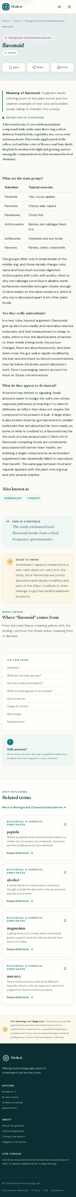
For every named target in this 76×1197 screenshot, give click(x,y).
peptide (13, 832)
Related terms (16, 722)
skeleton (7, 134)
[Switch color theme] (69, 6)
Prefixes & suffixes (12, 1102)
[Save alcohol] (65, 872)
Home (5, 21)
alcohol (13, 880)
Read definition (20, 853)
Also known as (16, 698)
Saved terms (9, 1108)
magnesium (16, 929)
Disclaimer (57, 1190)
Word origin (14, 714)
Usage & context (17, 706)
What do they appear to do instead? (29, 691)
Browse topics (10, 1097)
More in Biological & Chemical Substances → (34, 807)
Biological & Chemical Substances (44, 21)
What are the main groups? (24, 675)
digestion (53, 270)
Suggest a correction (14, 1142)
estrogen (41, 286)
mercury (14, 977)
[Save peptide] (65, 824)
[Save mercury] (65, 968)
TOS (45, 1190)
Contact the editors (13, 1136)
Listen (12, 52)
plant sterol (49, 469)
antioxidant (61, 453)
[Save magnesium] (65, 920)
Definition (13, 667)
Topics (17, 21)
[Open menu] (59, 6)
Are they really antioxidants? (25, 683)
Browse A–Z (9, 1091)
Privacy (36, 1190)
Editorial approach (13, 1131)
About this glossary (13, 1125)
